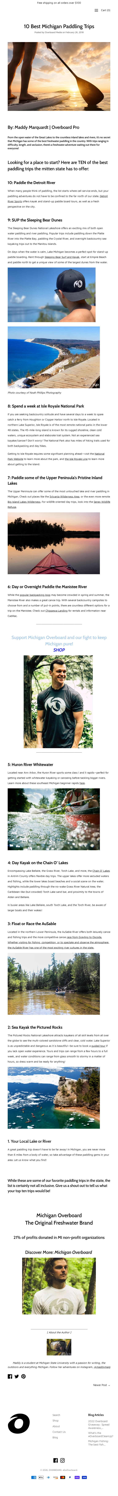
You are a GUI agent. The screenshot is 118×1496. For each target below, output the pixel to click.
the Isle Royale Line (76, 459)
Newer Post (100, 1385)
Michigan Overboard (73, 1252)
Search (56, 1415)
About (56, 1426)
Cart (105, 10)
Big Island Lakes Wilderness (24, 501)
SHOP (59, 650)
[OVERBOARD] (10, 1376)
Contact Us (59, 1431)
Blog (55, 1437)
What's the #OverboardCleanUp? (100, 1434)
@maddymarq (102, 1367)
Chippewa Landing (56, 610)
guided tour (98, 1045)
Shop (56, 1420)
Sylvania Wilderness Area (64, 496)
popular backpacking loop (35, 594)
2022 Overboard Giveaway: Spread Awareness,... (99, 1425)
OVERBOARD (55, 1470)
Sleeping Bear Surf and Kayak (62, 257)
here (82, 783)
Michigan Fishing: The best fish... (98, 1443)
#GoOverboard (70, 1470)
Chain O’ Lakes (101, 870)
